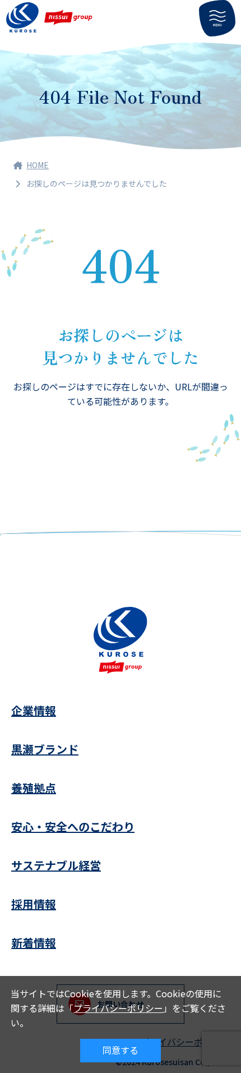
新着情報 (33, 942)
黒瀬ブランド (44, 749)
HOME (37, 165)
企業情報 (33, 710)
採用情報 (33, 904)
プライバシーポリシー (118, 1008)
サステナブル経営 (56, 865)
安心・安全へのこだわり (73, 826)
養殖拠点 (33, 788)
